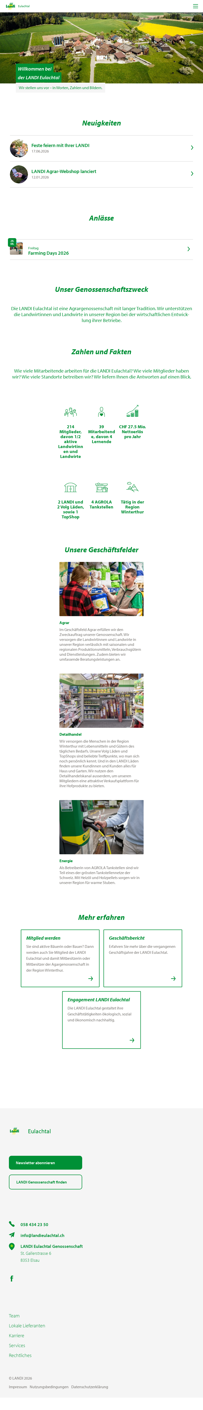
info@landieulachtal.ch (42, 1235)
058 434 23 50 (34, 1224)
